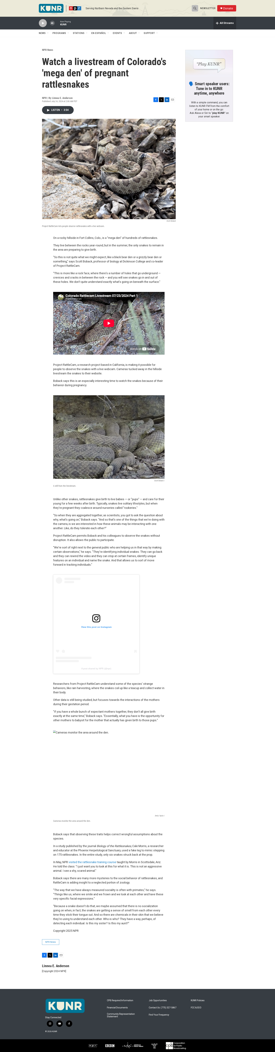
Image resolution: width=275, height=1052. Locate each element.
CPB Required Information (120, 1000)
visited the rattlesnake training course (92, 862)
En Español (98, 33)
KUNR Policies (197, 1000)
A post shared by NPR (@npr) (96, 668)
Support (149, 33)
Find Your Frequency (159, 1015)
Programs (59, 33)
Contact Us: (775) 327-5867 (162, 1007)
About (133, 33)
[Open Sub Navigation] (48, 33)
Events (117, 33)
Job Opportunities (158, 1000)
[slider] (57, 23)
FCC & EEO (196, 1007)
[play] (42, 23)
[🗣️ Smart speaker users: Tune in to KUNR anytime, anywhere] (209, 63)
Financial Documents (117, 1007)
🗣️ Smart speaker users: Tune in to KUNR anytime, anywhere (209, 88)
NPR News (47, 49)
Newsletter (208, 8)
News (42, 33)
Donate (228, 8)
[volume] (52, 23)
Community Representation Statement (121, 1015)
